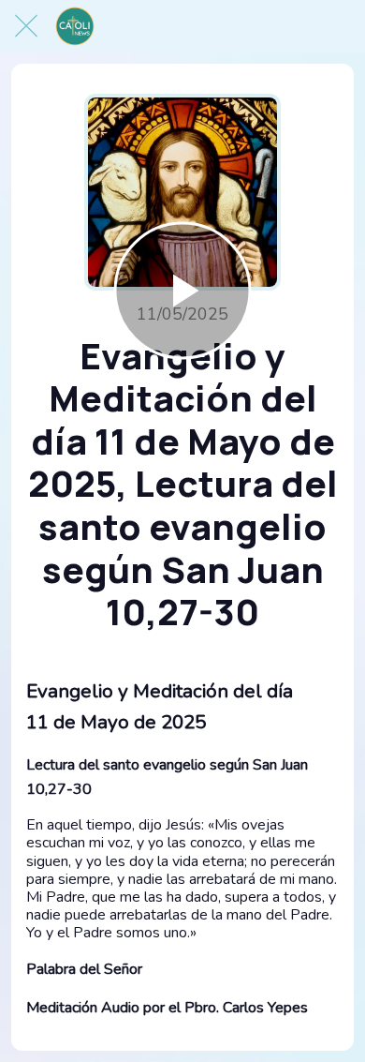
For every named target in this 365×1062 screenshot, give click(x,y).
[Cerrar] (26, 26)
